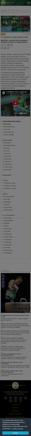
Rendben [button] (15, 433)
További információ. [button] (17, 428)
